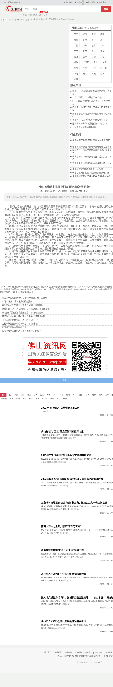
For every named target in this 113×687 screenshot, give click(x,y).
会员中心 (69, 2)
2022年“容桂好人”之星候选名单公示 (60, 408)
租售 (76, 40)
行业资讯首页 (15, 19)
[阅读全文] (46, 411)
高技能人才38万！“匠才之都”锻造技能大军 (63, 574)
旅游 (102, 51)
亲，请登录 (8, 2)
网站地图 (98, 652)
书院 (76, 62)
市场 (76, 73)
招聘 (102, 34)
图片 (76, 68)
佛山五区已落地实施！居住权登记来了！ (90, 120)
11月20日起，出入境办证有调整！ (88, 97)
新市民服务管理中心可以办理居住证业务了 (92, 146)
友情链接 (108, 652)
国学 (76, 34)
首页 (4, 20)
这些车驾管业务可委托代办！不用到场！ (90, 123)
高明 (45, 15)
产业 (94, 68)
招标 (94, 34)
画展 (94, 73)
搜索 (106, 9)
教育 (85, 51)
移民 (85, 68)
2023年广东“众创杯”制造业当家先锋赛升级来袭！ (67, 455)
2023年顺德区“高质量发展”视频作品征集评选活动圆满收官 (72, 479)
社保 (102, 45)
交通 (94, 57)
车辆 (104, 62)
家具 (76, 79)
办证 (26, 19)
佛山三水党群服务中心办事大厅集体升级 (90, 173)
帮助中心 (68, 652)
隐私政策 (78, 652)
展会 (102, 40)
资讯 (85, 34)
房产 (94, 40)
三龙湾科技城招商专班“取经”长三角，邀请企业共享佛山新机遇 (74, 502)
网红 (85, 73)
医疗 (85, 57)
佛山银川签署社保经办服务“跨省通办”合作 (91, 176)
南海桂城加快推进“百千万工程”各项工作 (62, 550)
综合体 (103, 68)
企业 (85, 45)
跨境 (102, 73)
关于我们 (47, 652)
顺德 (30, 15)
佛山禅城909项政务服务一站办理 (87, 169)
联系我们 (58, 652)
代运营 (86, 62)
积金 (94, 45)
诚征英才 (88, 652)
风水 (96, 62)
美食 (85, 40)
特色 (94, 51)
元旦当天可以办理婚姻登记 (84, 127)
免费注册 (16, 2)
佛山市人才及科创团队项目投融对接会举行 (63, 621)
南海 (35, 15)
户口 (76, 51)
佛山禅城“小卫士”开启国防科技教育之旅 (62, 431)
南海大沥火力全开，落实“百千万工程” (61, 526)
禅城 (25, 15)
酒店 (76, 57)
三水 (40, 15)
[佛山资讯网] (13, 9)
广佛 (76, 45)
